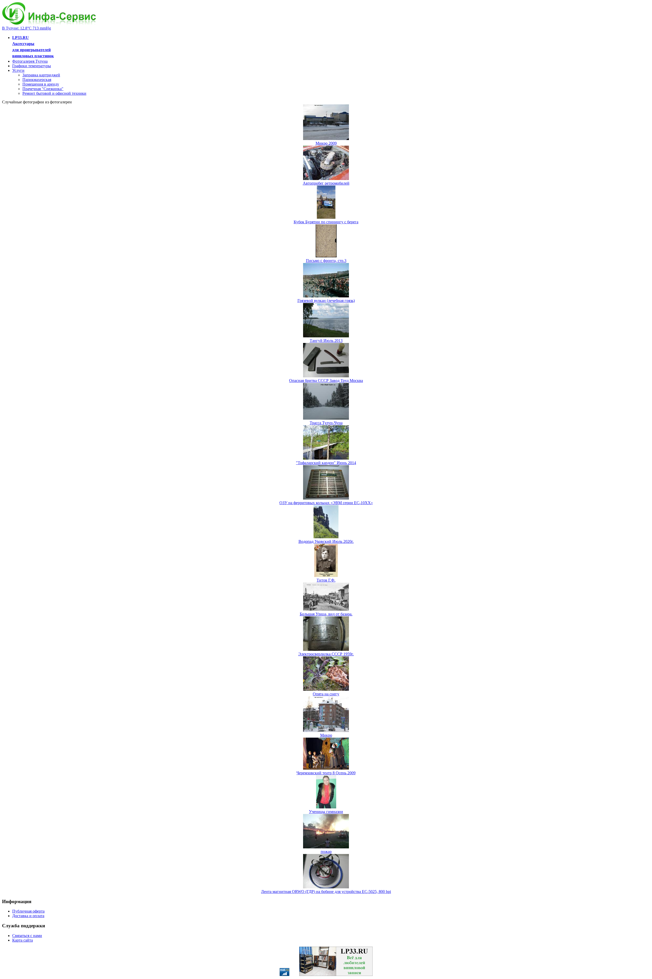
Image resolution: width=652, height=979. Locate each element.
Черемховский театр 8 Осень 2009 (326, 773)
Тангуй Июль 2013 (326, 340)
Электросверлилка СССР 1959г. (326, 654)
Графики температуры (31, 66)
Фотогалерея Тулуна (30, 61)
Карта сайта (22, 940)
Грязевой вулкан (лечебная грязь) (326, 300)
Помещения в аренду (40, 84)
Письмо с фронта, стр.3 (326, 260)
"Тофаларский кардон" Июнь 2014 (326, 463)
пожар (326, 851)
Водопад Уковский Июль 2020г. (326, 541)
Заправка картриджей (41, 75)
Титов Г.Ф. (326, 580)
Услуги (18, 70)
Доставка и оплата (28, 916)
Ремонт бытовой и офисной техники (54, 93)
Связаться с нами (27, 935)
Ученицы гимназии (326, 811)
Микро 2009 (326, 143)
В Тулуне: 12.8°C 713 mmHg (26, 28)
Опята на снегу (326, 694)
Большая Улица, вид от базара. (326, 614)
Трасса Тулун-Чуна (326, 423)
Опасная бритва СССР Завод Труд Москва (326, 380)
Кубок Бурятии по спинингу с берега (326, 222)
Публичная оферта (28, 911)
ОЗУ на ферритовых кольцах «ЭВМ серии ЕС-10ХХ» (326, 503)
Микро (326, 735)
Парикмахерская (36, 79)
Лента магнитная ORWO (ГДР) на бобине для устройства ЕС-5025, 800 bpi (326, 891)
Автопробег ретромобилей (326, 183)
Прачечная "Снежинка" (42, 89)
